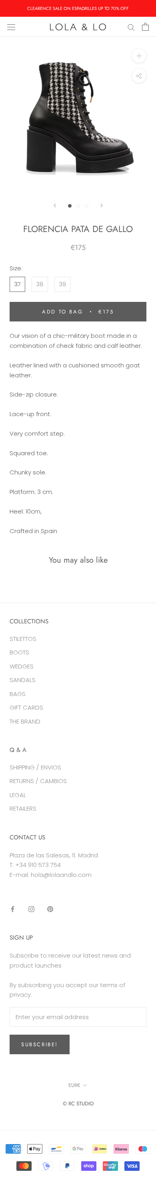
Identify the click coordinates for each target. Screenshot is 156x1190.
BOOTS (19, 652)
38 (40, 284)
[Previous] (55, 205)
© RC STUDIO (78, 1103)
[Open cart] (145, 27)
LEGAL (18, 795)
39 (62, 284)
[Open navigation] (11, 27)
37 (17, 284)
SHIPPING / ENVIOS (35, 767)
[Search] (131, 26)
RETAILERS (23, 808)
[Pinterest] (50, 909)
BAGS (18, 694)
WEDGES (22, 666)
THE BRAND (25, 721)
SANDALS (23, 680)
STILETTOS (23, 639)
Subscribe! (39, 1044)
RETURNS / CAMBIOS (38, 781)
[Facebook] (13, 909)
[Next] (101, 205)
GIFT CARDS (26, 707)
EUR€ (74, 1085)
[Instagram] (31, 909)
